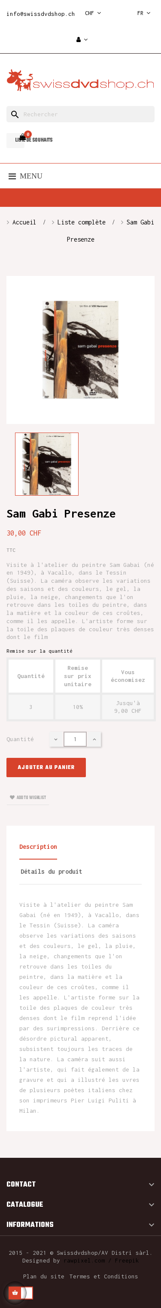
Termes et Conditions (104, 1276)
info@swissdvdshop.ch (40, 13)
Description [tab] (38, 846)
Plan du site (43, 1276)
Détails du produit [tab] (51, 871)
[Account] (82, 40)
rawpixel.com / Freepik (101, 1260)
